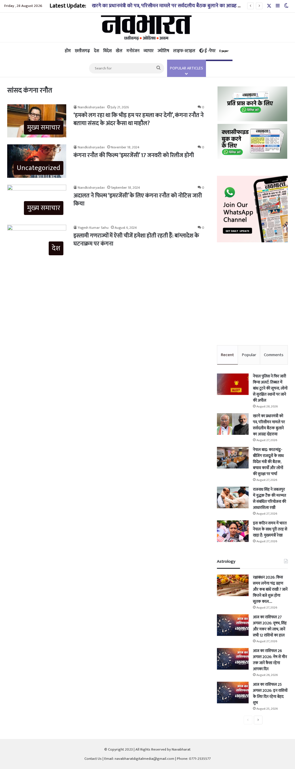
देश (96, 50)
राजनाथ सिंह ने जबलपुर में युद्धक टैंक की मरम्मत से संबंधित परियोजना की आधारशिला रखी (269, 498)
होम (68, 50)
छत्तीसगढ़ (82, 50)
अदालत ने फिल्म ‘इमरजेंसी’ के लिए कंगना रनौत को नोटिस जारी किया (137, 200)
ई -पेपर (216, 50)
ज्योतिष (163, 50)
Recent (227, 354)
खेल (119, 50)
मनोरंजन (132, 50)
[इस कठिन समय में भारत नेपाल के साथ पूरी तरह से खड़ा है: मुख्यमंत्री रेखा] (233, 531)
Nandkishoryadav (91, 107)
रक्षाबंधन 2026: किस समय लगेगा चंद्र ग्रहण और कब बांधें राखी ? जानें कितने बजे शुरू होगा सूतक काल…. (270, 589)
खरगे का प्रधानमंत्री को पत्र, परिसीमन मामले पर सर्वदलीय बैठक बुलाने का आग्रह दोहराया (172, 5)
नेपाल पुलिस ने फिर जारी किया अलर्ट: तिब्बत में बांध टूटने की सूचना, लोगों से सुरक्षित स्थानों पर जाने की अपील (270, 388)
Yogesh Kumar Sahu (93, 227)
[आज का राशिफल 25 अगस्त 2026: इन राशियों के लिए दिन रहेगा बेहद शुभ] (233, 692)
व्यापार (148, 50)
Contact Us (93, 758)
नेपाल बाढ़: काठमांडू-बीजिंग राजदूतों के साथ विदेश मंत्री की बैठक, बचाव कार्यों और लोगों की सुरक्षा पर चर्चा (268, 461)
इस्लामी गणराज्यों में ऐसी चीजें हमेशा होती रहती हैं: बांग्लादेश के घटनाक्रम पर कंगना (136, 240)
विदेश (107, 50)
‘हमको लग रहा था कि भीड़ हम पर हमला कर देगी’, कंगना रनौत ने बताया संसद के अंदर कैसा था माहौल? (138, 119)
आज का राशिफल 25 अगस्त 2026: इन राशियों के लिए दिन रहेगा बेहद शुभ (270, 693)
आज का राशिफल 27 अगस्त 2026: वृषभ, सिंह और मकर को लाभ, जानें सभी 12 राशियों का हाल (270, 626)
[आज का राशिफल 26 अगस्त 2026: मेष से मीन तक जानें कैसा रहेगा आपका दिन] (233, 659)
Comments (273, 354)
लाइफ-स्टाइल (184, 50)
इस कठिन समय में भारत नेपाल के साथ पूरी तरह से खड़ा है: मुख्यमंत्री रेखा (270, 529)
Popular (249, 354)
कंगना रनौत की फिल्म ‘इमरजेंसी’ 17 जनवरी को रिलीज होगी (133, 155)
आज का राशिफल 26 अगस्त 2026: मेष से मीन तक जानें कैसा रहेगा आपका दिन (270, 659)
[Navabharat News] (148, 27)
